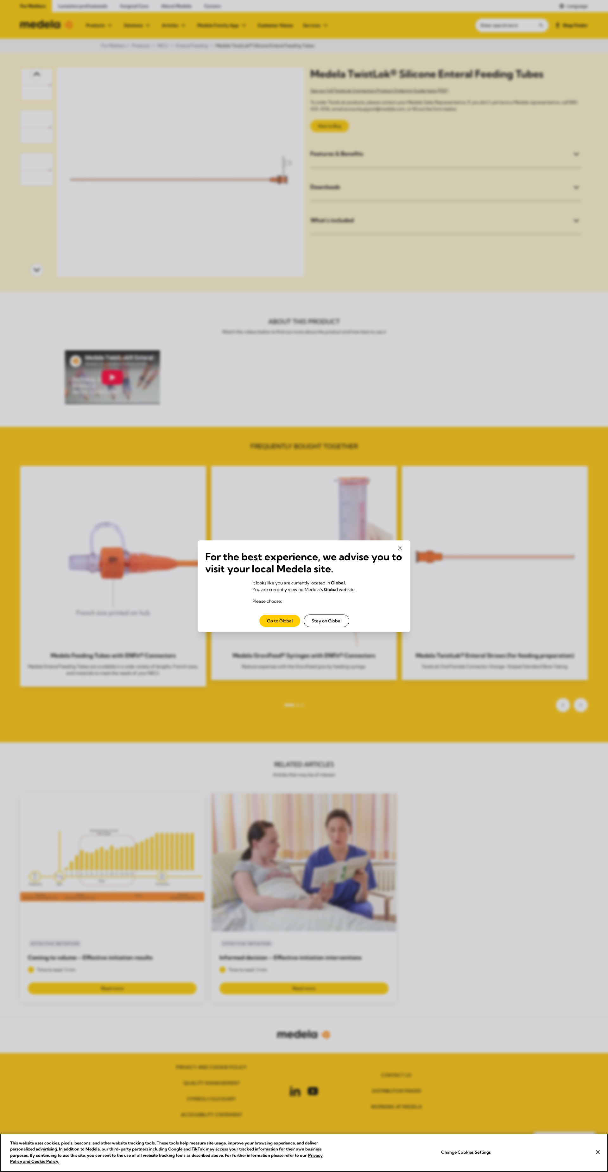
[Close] (598, 1152)
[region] (304, 1153)
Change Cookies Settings (466, 1152)
